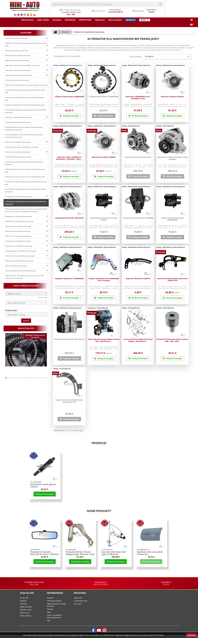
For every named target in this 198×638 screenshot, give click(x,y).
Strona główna (25, 616)
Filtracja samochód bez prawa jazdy (16, 51)
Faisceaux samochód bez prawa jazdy (17, 152)
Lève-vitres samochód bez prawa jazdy (18, 142)
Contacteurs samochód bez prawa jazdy (18, 117)
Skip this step (42, 297)
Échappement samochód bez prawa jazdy (18, 216)
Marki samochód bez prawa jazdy (16, 266)
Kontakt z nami (25, 610)
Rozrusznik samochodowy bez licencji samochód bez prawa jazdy (26, 85)
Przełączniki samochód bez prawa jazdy (18, 197)
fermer (192, 635)
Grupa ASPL (24, 598)
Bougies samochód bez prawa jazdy (17, 80)
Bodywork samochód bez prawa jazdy (17, 60)
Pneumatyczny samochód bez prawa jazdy (18, 246)
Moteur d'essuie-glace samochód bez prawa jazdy (21, 147)
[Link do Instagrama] (104, 630)
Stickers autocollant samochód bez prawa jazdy (20, 271)
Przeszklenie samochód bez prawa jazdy (18, 241)
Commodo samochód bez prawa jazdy (17, 122)
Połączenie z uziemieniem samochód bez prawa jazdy (22, 65)
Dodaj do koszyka (45, 494)
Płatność (50, 609)
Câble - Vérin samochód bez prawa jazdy (18, 236)
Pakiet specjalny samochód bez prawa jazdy (19, 261)
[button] (27, 20)
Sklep (49, 612)
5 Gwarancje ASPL (80, 601)
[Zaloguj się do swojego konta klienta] (191, 20)
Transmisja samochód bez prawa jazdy (17, 70)
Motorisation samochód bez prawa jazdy (18, 226)
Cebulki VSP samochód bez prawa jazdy (18, 157)
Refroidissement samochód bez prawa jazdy (19, 221)
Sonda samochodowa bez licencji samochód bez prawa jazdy (25, 105)
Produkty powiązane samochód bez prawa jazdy (20, 251)
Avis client (78, 604)
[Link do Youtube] (99, 630)
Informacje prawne (54, 601)
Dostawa (23, 601)
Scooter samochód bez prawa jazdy (16, 38)
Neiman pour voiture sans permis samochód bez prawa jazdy (25, 177)
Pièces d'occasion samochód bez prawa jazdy (19, 256)
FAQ (48, 620)
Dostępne (167, 56)
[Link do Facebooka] (93, 630)
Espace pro (78, 598)
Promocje (99, 443)
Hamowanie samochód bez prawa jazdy (18, 55)
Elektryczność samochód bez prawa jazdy (18, 75)
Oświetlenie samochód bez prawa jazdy (17, 231)
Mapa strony (25, 613)
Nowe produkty (99, 511)
